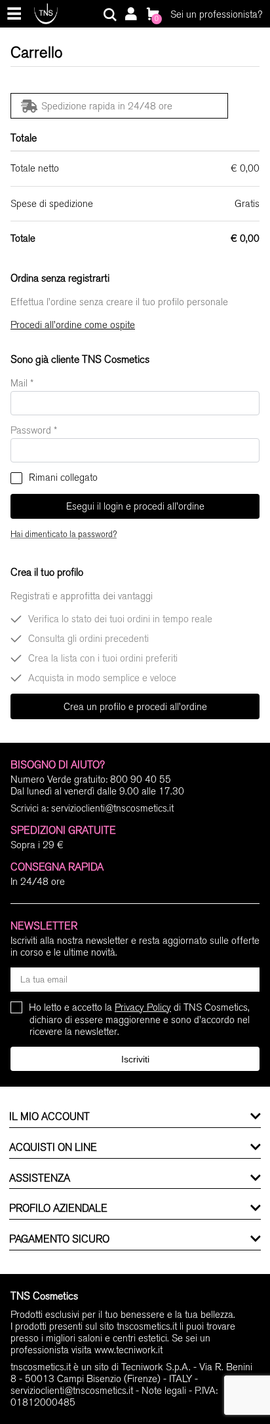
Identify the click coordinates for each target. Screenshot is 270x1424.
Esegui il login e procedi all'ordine (135, 506)
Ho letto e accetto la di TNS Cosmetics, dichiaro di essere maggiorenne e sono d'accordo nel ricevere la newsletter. (139, 1020)
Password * (33, 430)
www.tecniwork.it (128, 1350)
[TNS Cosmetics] (46, 13)
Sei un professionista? (216, 14)
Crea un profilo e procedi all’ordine (135, 707)
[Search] (110, 15)
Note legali (164, 1390)
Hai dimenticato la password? (63, 534)
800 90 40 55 (140, 779)
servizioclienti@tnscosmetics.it (112, 808)
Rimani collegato (62, 477)
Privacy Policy (143, 1007)
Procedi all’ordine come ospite (72, 325)
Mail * (21, 383)
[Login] (130, 15)
